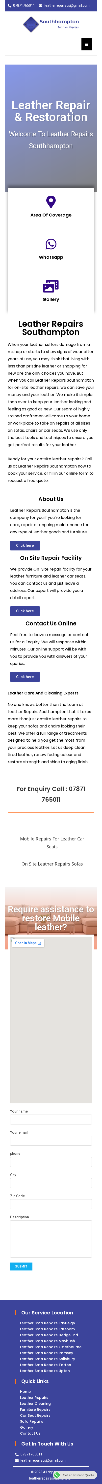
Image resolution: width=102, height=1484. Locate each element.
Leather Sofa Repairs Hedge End (49, 1335)
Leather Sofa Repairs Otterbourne (50, 1346)
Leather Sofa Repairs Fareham (47, 1329)
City (13, 1175)
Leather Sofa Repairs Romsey (46, 1352)
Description (19, 1217)
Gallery (51, 299)
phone (15, 1154)
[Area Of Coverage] (51, 202)
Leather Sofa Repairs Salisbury (47, 1358)
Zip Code (17, 1196)
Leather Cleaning (35, 1403)
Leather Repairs (34, 1397)
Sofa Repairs (31, 1421)
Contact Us (30, 1433)
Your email (19, 1132)
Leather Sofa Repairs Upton (45, 1370)
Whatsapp (51, 257)
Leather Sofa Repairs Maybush (47, 1341)
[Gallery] (51, 286)
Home (25, 1391)
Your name (19, 1111)
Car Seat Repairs (35, 1415)
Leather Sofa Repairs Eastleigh (47, 1323)
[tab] (51, 842)
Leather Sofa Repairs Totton (45, 1364)
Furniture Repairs (35, 1409)
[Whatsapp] (51, 244)
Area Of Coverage (51, 215)
